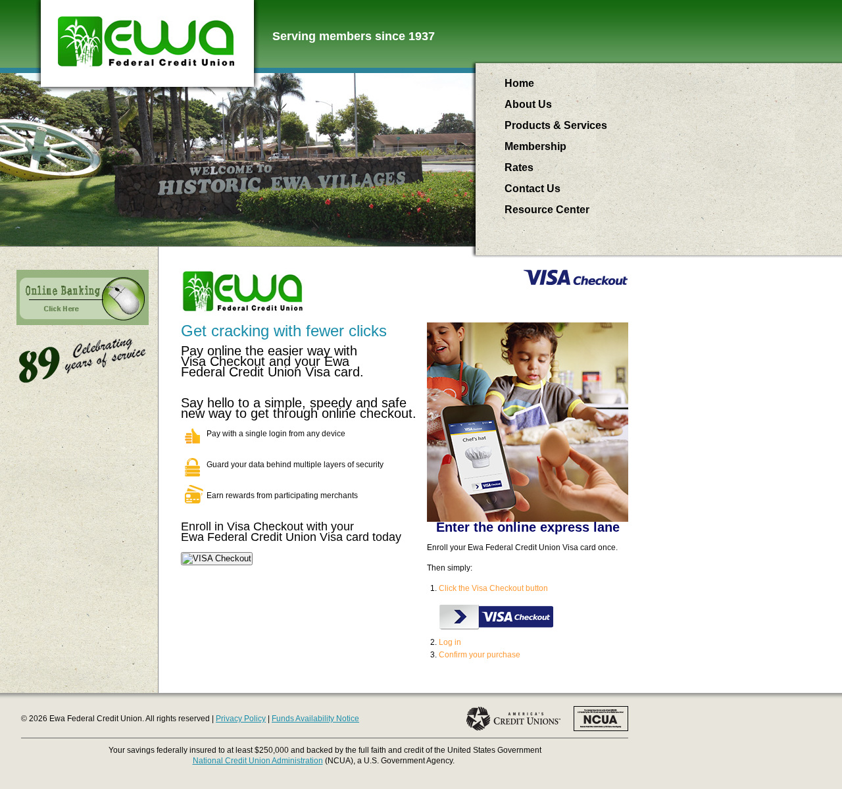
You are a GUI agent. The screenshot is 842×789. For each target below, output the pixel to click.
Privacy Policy (241, 718)
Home (519, 83)
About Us (528, 104)
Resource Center (547, 209)
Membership (535, 146)
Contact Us (532, 188)
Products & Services (556, 125)
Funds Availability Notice (315, 718)
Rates (519, 167)
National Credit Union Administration (258, 760)
